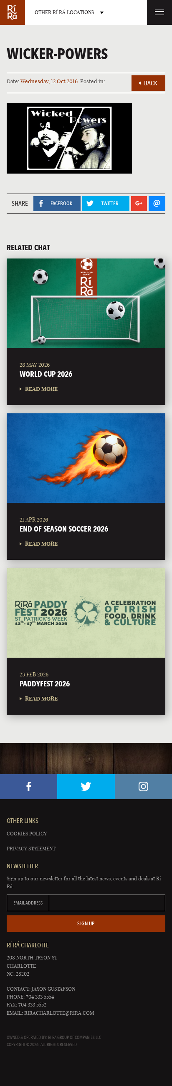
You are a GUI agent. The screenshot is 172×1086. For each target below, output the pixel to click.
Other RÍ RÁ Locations (64, 12)
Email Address (28, 903)
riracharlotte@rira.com (59, 1013)
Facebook (28, 786)
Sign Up (86, 923)
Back (150, 83)
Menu (159, 12)
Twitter (85, 786)
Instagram (143, 786)
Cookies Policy (27, 833)
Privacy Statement (31, 848)
